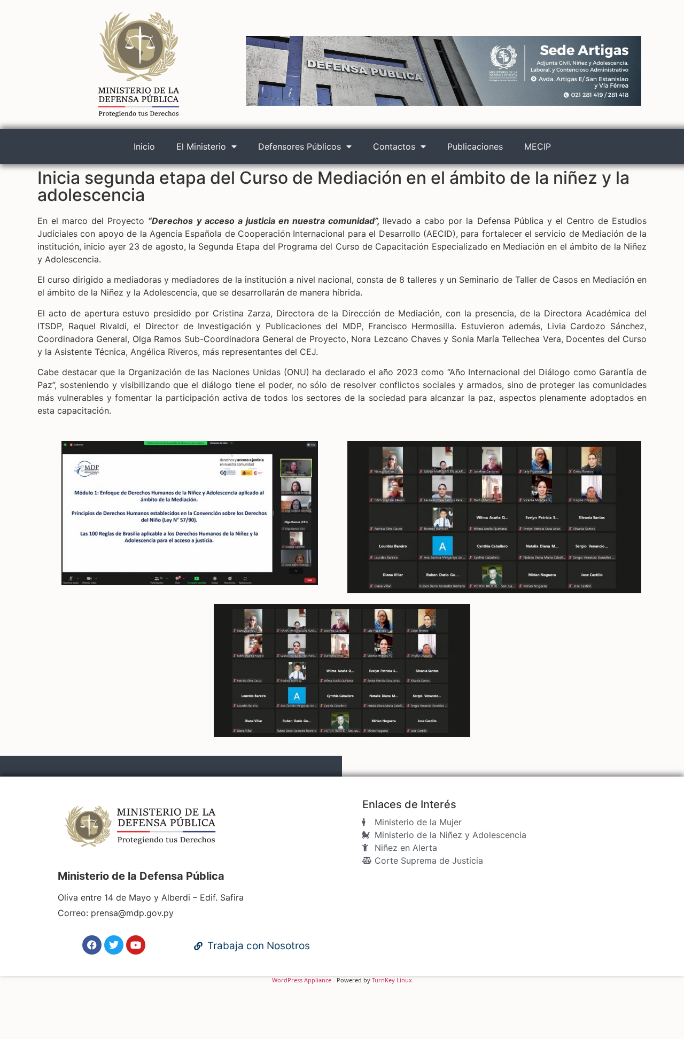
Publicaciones (475, 146)
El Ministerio (201, 146)
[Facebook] (92, 945)
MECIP (537, 146)
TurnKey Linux (392, 980)
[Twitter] (113, 945)
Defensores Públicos (299, 146)
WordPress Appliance (301, 980)
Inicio (144, 146)
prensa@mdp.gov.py (132, 913)
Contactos (394, 146)
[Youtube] (135, 945)
